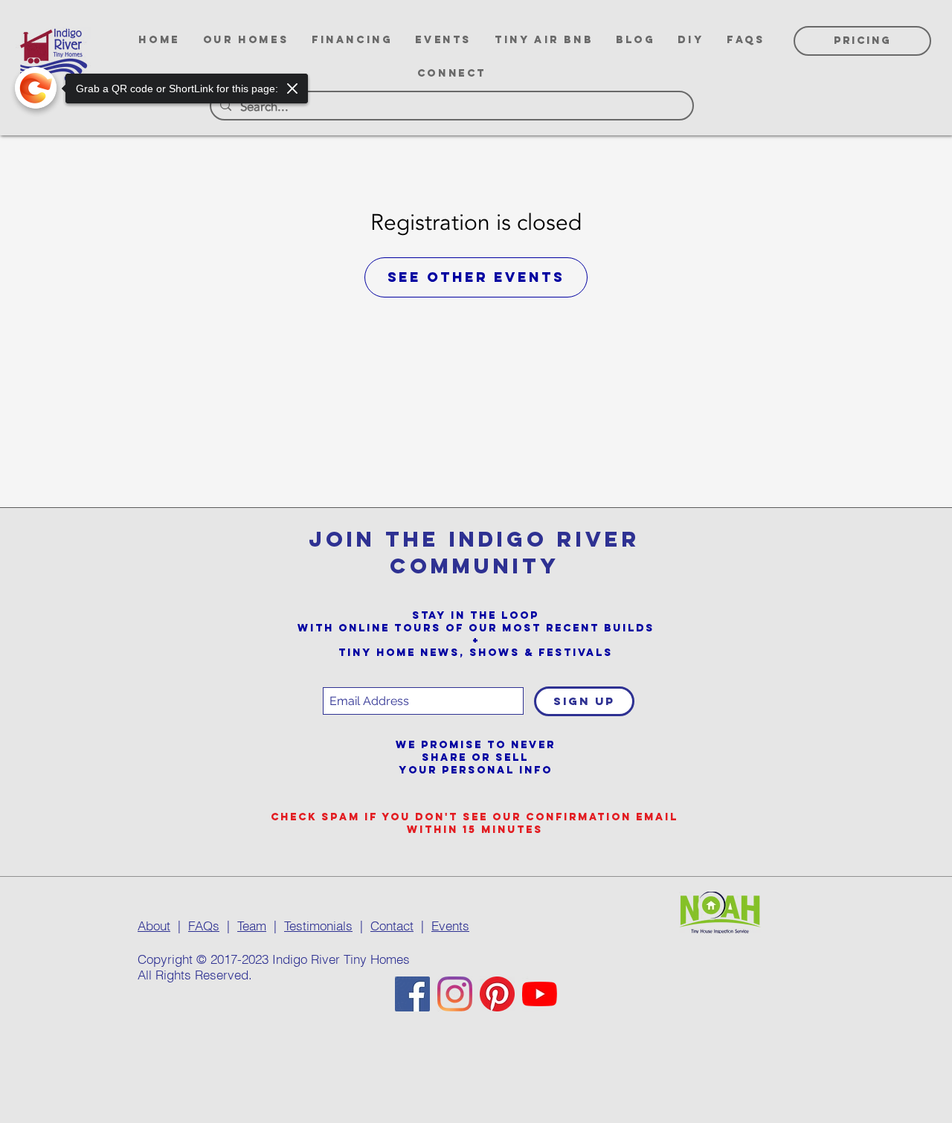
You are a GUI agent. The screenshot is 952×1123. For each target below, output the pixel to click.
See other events (476, 277)
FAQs (203, 925)
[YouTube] (539, 993)
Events (450, 925)
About (154, 925)
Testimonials (318, 925)
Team (251, 925)
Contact (392, 925)
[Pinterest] (497, 993)
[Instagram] (454, 993)
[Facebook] (412, 993)
